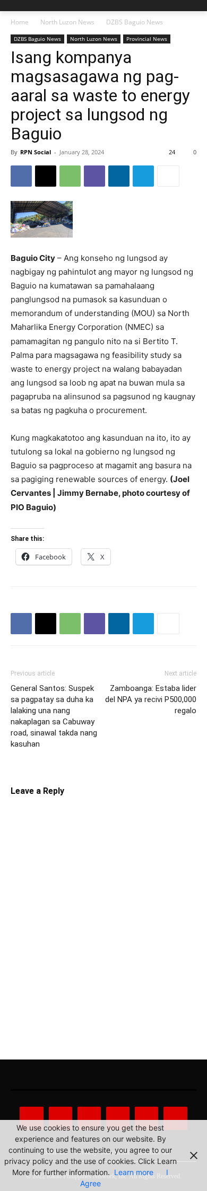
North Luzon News (67, 22)
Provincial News (146, 38)
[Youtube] (175, 1118)
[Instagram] (60, 1118)
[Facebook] (21, 176)
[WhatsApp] (70, 176)
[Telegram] (143, 176)
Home (20, 22)
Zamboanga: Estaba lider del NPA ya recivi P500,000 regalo (150, 699)
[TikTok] (118, 1118)
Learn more (133, 1172)
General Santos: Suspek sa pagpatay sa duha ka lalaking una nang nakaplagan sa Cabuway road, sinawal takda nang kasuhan (54, 716)
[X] (45, 176)
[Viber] (94, 176)
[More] (168, 176)
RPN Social (35, 152)
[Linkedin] (119, 176)
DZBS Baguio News (134, 22)
